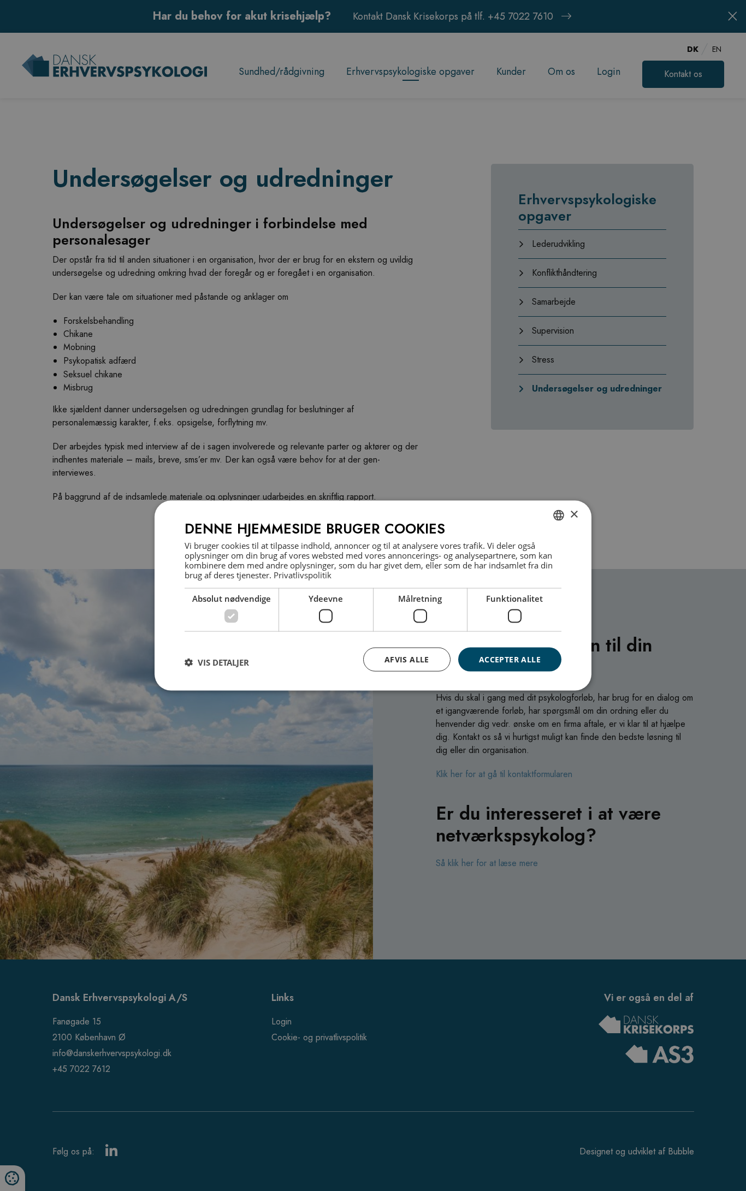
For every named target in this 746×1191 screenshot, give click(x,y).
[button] (217, 662)
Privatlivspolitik (302, 575)
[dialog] (373, 595)
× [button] (574, 515)
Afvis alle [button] (406, 659)
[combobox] (558, 514)
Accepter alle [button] (510, 659)
